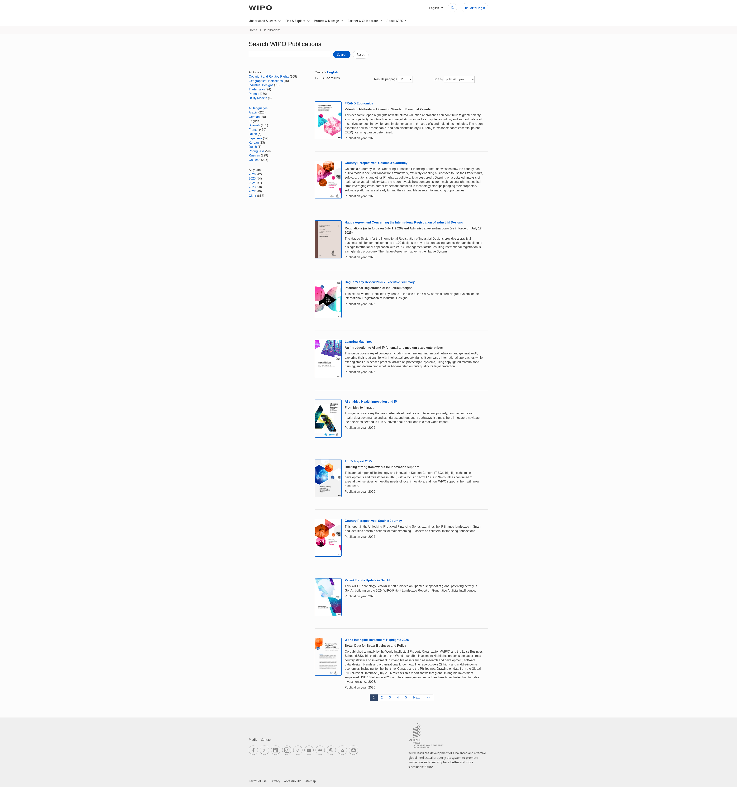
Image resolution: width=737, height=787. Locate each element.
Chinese (254, 159)
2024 (252, 183)
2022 (252, 191)
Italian (253, 134)
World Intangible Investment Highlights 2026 (377, 639)
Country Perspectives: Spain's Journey (373, 520)
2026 (252, 174)
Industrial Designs (261, 85)
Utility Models (258, 98)
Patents (254, 93)
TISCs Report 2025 (358, 461)
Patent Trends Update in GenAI (367, 580)
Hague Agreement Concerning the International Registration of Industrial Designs (404, 222)
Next (416, 697)
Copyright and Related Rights (269, 76)
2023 (252, 187)
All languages (258, 108)
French (253, 129)
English (332, 72)
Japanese (255, 138)
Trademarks (257, 89)
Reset (360, 54)
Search (341, 54)
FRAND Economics (359, 103)
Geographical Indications (266, 81)
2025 (252, 178)
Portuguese (256, 151)
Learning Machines (359, 341)
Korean (254, 142)
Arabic (253, 112)
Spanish (254, 125)
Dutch (253, 146)
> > (428, 697)
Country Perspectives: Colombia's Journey (376, 163)
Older (252, 195)
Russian (254, 155)
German (254, 116)
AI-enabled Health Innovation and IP (371, 401)
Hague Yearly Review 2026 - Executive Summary (380, 282)
